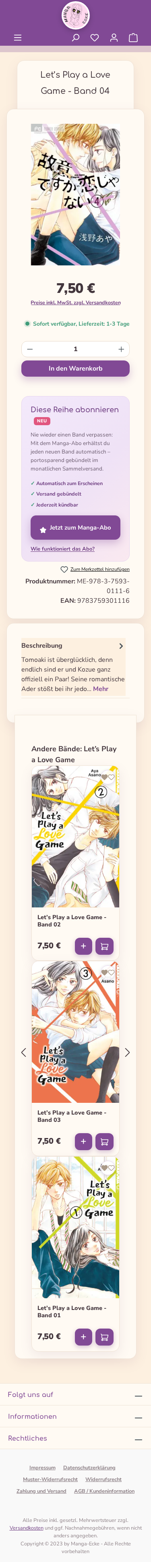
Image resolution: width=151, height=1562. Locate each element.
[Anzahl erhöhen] (121, 349)
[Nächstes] (128, 1052)
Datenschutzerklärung (89, 1467)
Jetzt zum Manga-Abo (80, 527)
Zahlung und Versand (41, 1491)
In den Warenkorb (76, 368)
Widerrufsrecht (103, 1479)
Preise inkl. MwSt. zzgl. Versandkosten (76, 302)
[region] (75, 198)
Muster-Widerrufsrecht (50, 1479)
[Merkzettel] (94, 38)
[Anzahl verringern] (30, 349)
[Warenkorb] (133, 38)
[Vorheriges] (23, 1052)
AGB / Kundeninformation (104, 1491)
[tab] (73, 667)
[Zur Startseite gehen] (75, 15)
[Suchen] (75, 38)
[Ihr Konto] (114, 38)
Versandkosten (26, 1528)
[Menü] (17, 38)
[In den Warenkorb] (104, 946)
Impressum (42, 1467)
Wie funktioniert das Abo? (63, 549)
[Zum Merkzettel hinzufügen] (108, 777)
